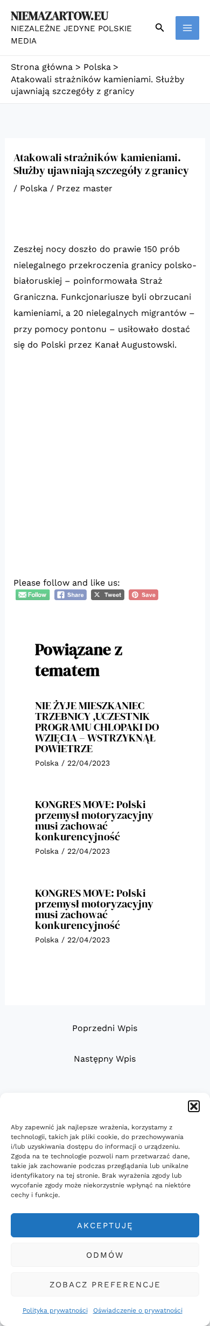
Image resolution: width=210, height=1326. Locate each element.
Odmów (105, 1255)
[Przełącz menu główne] (187, 28)
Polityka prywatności (55, 1310)
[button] (193, 1106)
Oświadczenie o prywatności (138, 1310)
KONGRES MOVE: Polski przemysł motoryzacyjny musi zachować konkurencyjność (94, 820)
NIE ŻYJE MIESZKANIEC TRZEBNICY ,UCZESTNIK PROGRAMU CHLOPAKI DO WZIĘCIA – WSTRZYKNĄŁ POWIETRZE (97, 727)
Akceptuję (105, 1225)
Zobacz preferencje (105, 1284)
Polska (33, 188)
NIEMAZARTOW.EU (59, 16)
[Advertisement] (105, 471)
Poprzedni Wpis (104, 1028)
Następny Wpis (105, 1059)
